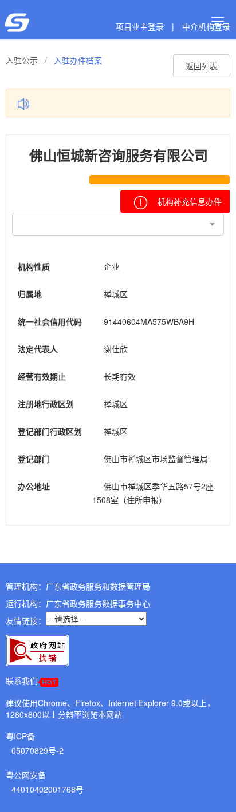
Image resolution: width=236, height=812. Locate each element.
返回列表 (202, 65)
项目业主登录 (140, 26)
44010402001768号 (47, 789)
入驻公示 (22, 60)
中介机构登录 (206, 26)
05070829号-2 (37, 750)
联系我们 (22, 680)
